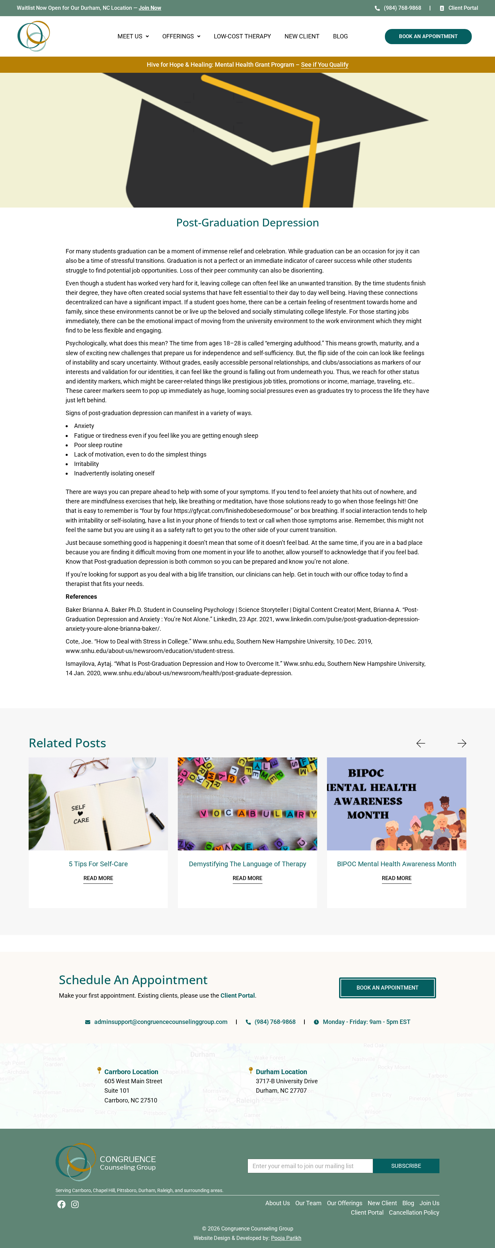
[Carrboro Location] (99, 1070)
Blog (340, 36)
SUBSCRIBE (406, 1165)
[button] (133, 36)
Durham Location (281, 1072)
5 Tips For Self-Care (98, 864)
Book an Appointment (428, 36)
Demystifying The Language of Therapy (247, 864)
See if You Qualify (325, 64)
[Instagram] (75, 1204)
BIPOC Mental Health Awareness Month (396, 864)
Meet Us (130, 36)
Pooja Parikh (286, 1238)
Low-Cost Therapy (242, 36)
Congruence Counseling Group (257, 1228)
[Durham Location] (251, 1070)
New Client (302, 36)
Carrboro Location (131, 1072)
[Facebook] (61, 1204)
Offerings (178, 36)
